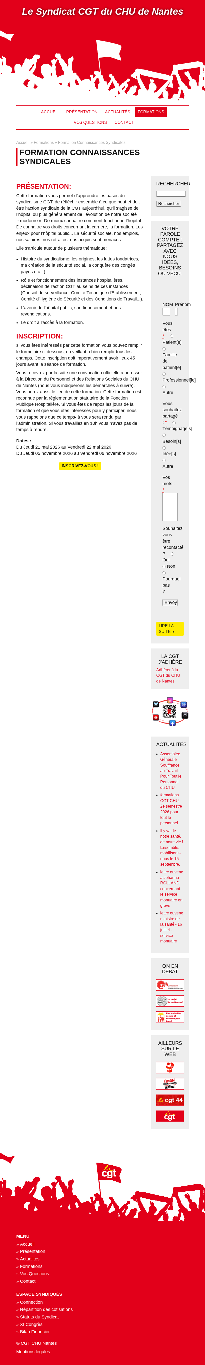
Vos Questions (90, 122)
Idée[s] (169, 453)
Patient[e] (172, 342)
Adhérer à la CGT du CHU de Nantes (168, 675)
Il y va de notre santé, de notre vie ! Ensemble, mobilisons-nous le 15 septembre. (171, 847)
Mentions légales (33, 1351)
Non (171, 566)
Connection (31, 1302)
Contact (124, 122)
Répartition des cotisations (46, 1309)
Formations (151, 112)
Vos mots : (168, 483)
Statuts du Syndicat (39, 1316)
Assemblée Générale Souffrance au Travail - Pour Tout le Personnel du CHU (171, 771)
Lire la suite (167, 628)
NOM (167, 304)
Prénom (183, 304)
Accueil (50, 112)
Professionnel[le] (179, 380)
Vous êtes (167, 329)
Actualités (117, 112)
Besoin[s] (171, 441)
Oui (166, 559)
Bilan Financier (35, 1331)
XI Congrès (31, 1324)
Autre (167, 392)
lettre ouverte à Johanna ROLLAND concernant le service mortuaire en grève (171, 889)
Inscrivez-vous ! (80, 466)
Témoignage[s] (177, 428)
